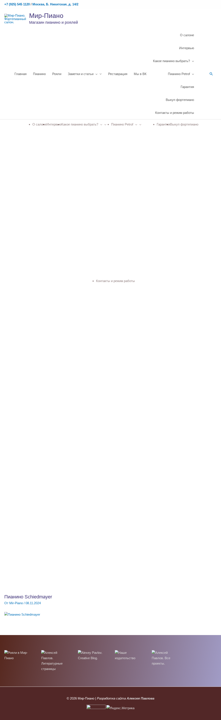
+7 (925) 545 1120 (17, 4)
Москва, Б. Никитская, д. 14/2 (55, 4)
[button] (211, 74)
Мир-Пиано (46, 15)
